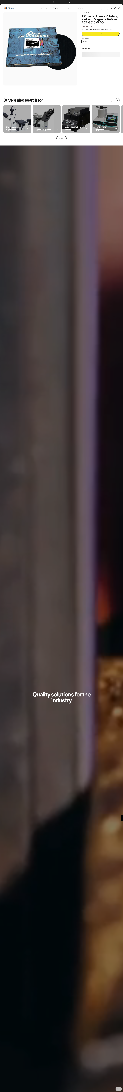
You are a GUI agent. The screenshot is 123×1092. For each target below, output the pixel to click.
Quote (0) (122, 818)
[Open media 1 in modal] (40, 48)
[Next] (118, 100)
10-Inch (84, 41)
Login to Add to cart (87, 26)
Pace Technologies (87, 12)
